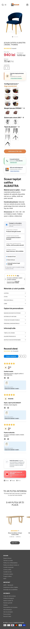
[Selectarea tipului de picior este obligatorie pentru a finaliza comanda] (19, 126)
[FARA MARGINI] (7, 112)
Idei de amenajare (8, 612)
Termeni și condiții (8, 560)
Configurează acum (11, 85)
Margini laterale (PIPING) (14, 108)
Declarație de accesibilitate (10, 589)
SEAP (4, 578)
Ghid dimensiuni (7, 609)
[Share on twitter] (8, 378)
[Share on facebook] (5, 378)
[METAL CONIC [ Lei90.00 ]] (15, 137)
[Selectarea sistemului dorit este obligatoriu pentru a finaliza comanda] (23, 117)
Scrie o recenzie (11, 356)
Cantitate (6, 65)
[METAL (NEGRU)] (7, 137)
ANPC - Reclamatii (8, 585)
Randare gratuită (7, 602)
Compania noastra (8, 574)
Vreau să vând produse (9, 596)
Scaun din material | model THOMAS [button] (12, 388)
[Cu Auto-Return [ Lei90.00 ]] (15, 122)
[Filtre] (20, 356)
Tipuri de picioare (11, 127)
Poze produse (7, 614)
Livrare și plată (7, 569)
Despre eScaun (7, 558)
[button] (12, 36)
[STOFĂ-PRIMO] (7, 103)
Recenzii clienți (7, 616)
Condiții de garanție (8, 567)
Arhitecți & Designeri (8, 598)
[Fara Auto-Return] (7, 122)
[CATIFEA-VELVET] (7, 90)
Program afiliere (7, 576)
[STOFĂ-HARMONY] (7, 97)
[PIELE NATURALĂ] (15, 103)
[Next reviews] (25, 279)
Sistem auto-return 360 (13, 117)
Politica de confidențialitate (10, 562)
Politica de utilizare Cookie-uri (11, 565)
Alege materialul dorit (10, 86)
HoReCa (5, 605)
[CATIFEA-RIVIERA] (15, 90)
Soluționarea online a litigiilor (10, 587)
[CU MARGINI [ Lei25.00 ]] (15, 112)
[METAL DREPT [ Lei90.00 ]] (7, 144)
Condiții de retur (7, 571)
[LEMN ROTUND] (7, 131)
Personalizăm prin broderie (10, 607)
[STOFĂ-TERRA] (15, 97)
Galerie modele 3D (8, 600)
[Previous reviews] (5, 279)
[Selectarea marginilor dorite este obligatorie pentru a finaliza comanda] (24, 108)
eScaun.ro (11, 622)
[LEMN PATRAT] (15, 131)
